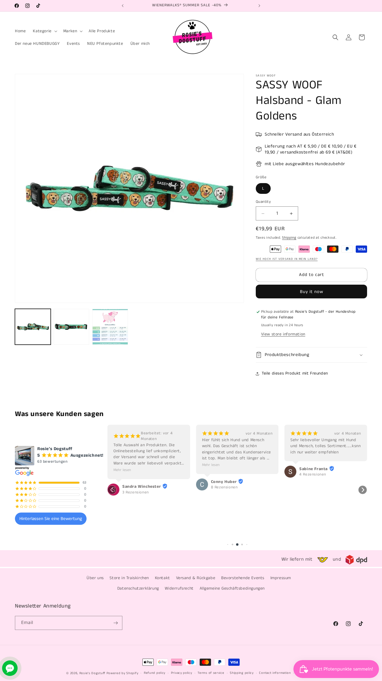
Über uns (95, 578)
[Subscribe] (115, 623)
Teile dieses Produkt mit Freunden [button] (295, 373)
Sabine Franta (313, 469)
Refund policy (154, 673)
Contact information (275, 673)
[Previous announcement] (122, 5)
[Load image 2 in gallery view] (72, 327)
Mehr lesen (122, 470)
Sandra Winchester (141, 487)
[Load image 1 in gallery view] (33, 327)
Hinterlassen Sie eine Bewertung (50, 519)
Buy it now (311, 292)
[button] (44, 31)
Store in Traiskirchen (129, 578)
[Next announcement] (259, 5)
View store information (283, 334)
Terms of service (211, 673)
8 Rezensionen (224, 487)
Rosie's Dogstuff (92, 673)
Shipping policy (242, 673)
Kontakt (162, 578)
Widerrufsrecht (179, 588)
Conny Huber (224, 482)
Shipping (289, 237)
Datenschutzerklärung (138, 588)
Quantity (263, 202)
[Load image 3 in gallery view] (110, 327)
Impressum (280, 578)
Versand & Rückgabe (195, 578)
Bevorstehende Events (242, 578)
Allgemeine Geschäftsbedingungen (232, 588)
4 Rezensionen (312, 474)
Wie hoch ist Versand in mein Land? (287, 259)
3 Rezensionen (135, 492)
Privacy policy (181, 673)
